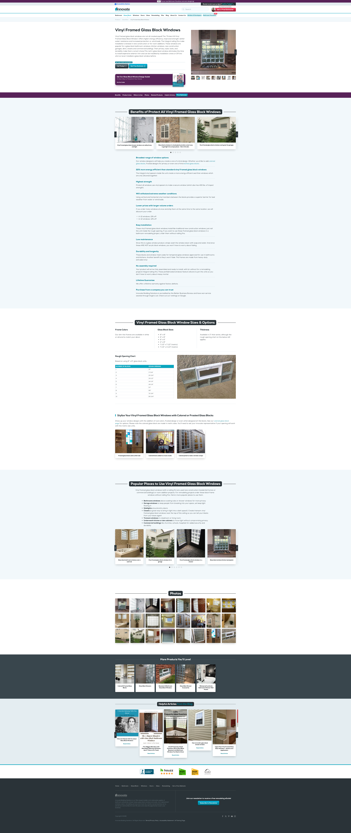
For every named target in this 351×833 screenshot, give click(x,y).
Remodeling (166, 786)
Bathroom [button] (118, 15)
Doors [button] (143, 15)
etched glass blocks (191, 163)
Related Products (157, 95)
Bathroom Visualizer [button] (210, 14)
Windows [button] (136, 15)
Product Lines (127, 95)
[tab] (193, 78)
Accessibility (123, 4)
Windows (144, 786)
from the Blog (184, 704)
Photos (147, 95)
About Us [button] (173, 15)
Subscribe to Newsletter (208, 803)
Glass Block (134, 786)
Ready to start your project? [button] (217, 4)
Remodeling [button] (155, 15)
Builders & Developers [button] (194, 15)
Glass (158, 786)
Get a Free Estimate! (225, 9)
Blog (167, 15)
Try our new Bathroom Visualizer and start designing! (176, 1)
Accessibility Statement (167, 820)
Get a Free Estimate (179, 786)
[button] (348, 821)
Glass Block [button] (127, 15)
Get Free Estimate (137, 66)
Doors (151, 786)
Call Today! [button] (121, 66)
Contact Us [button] (182, 15)
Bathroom (125, 786)
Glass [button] (148, 15)
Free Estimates (182, 95)
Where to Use (138, 95)
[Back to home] (122, 9)
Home (117, 786)
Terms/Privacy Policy (152, 820)
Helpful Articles (170, 95)
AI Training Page (180, 820)
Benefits (117, 95)
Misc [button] (162, 15)
